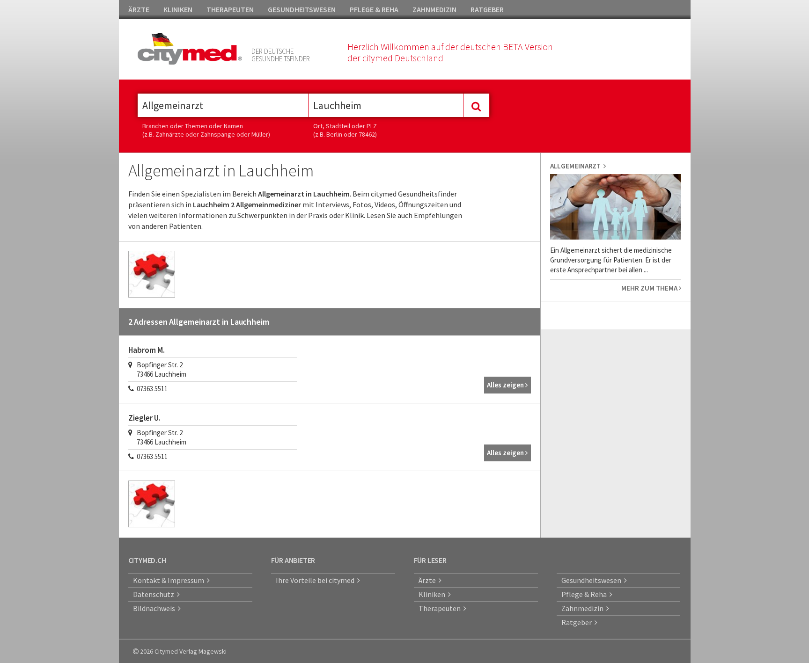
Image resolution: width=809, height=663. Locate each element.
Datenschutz (155, 594)
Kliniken (433, 594)
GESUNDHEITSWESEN (302, 9)
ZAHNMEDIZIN (434, 9)
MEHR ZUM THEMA (650, 287)
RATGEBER (487, 9)
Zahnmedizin (583, 608)
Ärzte (429, 580)
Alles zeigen (506, 384)
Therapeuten (441, 608)
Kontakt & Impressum (170, 580)
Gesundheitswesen (592, 580)
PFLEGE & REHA (374, 9)
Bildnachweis (155, 608)
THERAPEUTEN (230, 9)
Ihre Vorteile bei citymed (316, 580)
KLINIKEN (177, 9)
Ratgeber (578, 622)
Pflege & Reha (585, 594)
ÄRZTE (138, 9)
